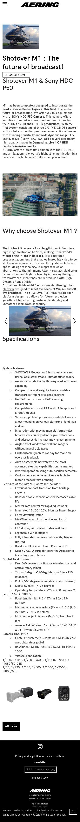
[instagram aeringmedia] (40, 748)
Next (76, 321)
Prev (7, 321)
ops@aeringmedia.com (40, 795)
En (65, 3)
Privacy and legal (25, 756)
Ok (73, 812)
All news (11, 726)
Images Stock (40, 777)
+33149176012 (44, 798)
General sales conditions (50, 756)
